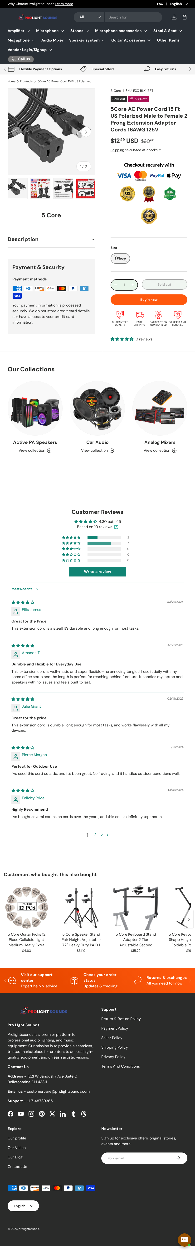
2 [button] (95, 834)
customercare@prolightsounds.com (58, 1091)
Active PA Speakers (35, 442)
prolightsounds (29, 1229)
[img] (22, 602)
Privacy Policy (113, 1056)
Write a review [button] (97, 571)
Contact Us (17, 1166)
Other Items (168, 40)
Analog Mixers (160, 442)
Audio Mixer (52, 40)
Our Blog (15, 1157)
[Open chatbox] (184, 1240)
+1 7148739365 (40, 1100)
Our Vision (17, 1147)
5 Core (116, 90)
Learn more (64, 4)
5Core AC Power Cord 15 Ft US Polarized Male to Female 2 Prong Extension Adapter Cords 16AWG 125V (66, 81)
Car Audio (97, 442)
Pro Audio (26, 81)
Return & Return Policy (121, 1018)
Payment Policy (114, 1028)
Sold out (164, 284)
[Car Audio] (97, 408)
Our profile (17, 1138)
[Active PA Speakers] (35, 408)
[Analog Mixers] (160, 408)
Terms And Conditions (120, 1066)
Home (11, 81)
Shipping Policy (114, 1047)
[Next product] (189, 919)
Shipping (117, 150)
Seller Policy (111, 1037)
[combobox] (118, 17)
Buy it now (149, 299)
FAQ (160, 4)
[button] (184, 17)
